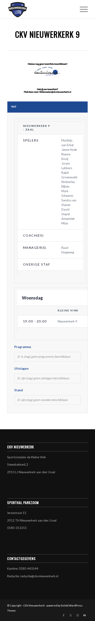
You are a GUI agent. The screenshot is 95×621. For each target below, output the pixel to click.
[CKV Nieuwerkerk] (39, 9)
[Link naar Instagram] (77, 615)
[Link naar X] (70, 615)
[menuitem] (81, 9)
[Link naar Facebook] (63, 615)
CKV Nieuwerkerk (34, 605)
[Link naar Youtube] (84, 615)
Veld (13, 106)
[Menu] (81, 9)
